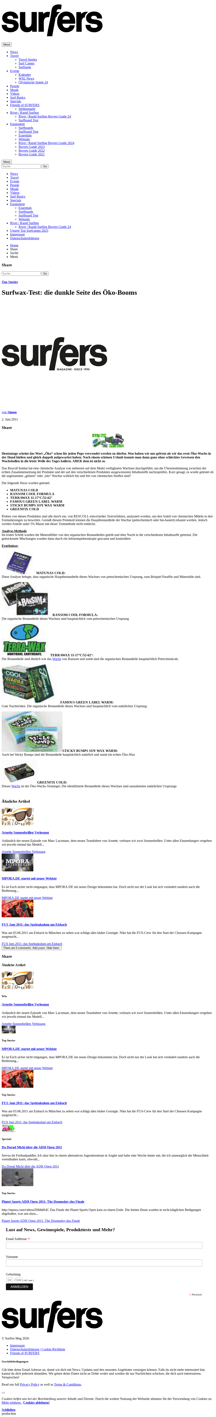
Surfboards (26, 128)
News (14, 52)
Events (14, 71)
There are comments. (31, 948)
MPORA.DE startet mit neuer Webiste (29, 878)
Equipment (17, 124)
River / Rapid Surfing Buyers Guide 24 (45, 116)
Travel (14, 56)
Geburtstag (13, 1274)
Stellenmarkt (27, 109)
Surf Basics (17, 97)
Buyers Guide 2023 (32, 147)
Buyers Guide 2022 (32, 150)
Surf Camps (26, 63)
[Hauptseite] (52, 34)
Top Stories (10, 282)
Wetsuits (24, 139)
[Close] (3, 1392)
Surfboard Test (28, 120)
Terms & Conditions (67, 1384)
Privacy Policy (29, 1384)
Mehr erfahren (12, 1402)
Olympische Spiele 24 (33, 82)
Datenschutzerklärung (24, 238)
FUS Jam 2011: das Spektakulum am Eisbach (34, 924)
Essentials (25, 135)
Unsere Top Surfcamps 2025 (29, 230)
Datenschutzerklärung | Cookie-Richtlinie (37, 1349)
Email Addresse (18, 1239)
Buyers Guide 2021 (32, 154)
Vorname (12, 1257)
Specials (15, 101)
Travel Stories (28, 59)
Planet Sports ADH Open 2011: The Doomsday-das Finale (43, 1201)
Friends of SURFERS (24, 105)
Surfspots (25, 67)
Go (45, 166)
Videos (14, 93)
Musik (14, 90)
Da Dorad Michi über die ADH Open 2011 (32, 1147)
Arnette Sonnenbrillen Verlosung (25, 832)
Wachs (56, 659)
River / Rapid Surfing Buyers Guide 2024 (46, 143)
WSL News (26, 78)
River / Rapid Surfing (24, 112)
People (14, 86)
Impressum (17, 234)
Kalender (25, 74)
